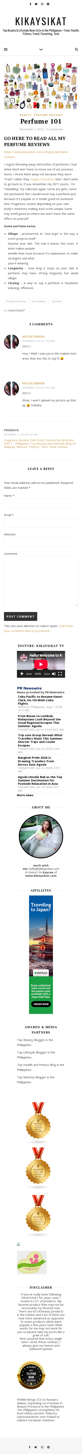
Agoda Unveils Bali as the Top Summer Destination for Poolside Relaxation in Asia (40, 780)
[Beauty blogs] (41, 1168)
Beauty (26, 115)
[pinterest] (48, 4)
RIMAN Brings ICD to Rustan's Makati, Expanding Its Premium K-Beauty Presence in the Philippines (40, 1403)
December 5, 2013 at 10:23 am (38, 387)
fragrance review (16, 301)
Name (9, 495)
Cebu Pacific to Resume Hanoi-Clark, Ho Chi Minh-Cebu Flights (40, 700)
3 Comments (54, 129)
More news (25, 795)
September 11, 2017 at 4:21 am (20, 434)
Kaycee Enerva (33, 336)
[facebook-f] (31, 4)
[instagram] (42, 4)
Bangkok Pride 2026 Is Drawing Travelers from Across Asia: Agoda (36, 761)
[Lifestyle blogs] (41, 1216)
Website (10, 534)
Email (9, 515)
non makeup (39, 301)
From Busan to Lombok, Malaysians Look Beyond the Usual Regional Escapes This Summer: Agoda (39, 721)
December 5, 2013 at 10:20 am (38, 340)
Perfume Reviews (48, 115)
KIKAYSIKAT (41, 21)
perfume (57, 301)
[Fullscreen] (60, 674)
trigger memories (42, 179)
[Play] (22, 674)
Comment (10, 554)
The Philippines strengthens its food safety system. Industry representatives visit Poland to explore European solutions (38, 1415)
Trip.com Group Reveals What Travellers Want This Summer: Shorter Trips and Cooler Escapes (40, 740)
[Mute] (54, 674)
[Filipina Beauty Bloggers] (41, 1123)
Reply (26, 346)
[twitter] (36, 4)
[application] (41, 664)
